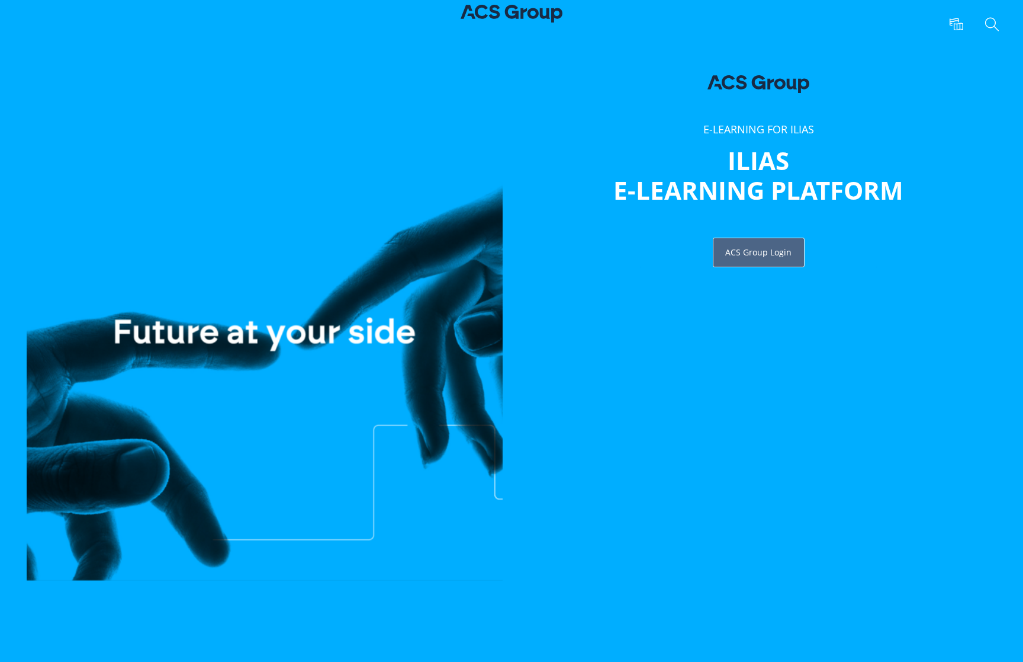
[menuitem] (958, 25)
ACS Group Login (758, 252)
